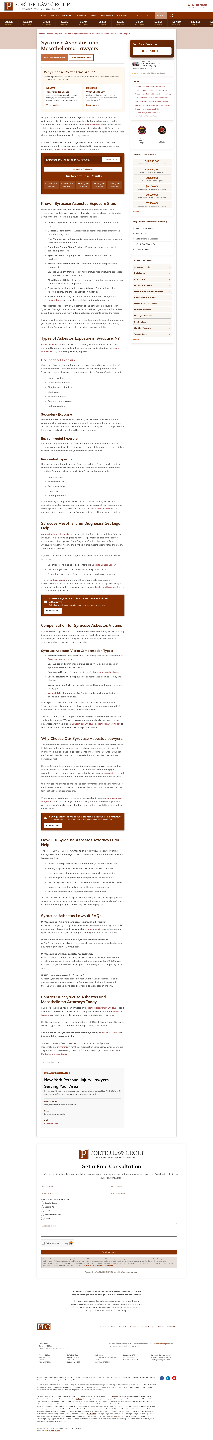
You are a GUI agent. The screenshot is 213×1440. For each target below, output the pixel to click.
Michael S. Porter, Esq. (150, 64)
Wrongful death (56, 693)
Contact (160, 15)
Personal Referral (52, 1214)
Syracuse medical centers (61, 659)
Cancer (93, 15)
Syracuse (116, 1416)
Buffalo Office (72, 1355)
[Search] (171, 15)
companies (109, 773)
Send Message (109, 1252)
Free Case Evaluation (54, 57)
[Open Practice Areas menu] (131, 15)
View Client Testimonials (83, 169)
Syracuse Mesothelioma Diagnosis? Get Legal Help (153, 94)
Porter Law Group (55, 579)
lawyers (60, 1046)
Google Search (51, 1203)
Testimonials (81, 15)
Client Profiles (142, 249)
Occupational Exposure (58, 360)
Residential (53, 300)
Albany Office (44, 1355)
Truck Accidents (141, 334)
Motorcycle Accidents (143, 316)
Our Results (67, 15)
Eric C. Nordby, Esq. (148, 66)
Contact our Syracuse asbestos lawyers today (96, 723)
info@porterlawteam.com (128, 1272)
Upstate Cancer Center (104, 564)
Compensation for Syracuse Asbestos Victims (151, 98)
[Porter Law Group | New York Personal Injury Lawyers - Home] (37, 6)
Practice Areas (123, 15)
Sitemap (160, 1327)
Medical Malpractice (142, 310)
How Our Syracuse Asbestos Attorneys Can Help (152, 105)
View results (52, 105)
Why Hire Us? (142, 233)
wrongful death (93, 929)
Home (43, 15)
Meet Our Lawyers (144, 228)
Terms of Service (106, 1265)
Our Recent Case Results (83, 176)
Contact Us (111, 159)
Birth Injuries (106, 15)
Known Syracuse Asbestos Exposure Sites (150, 86)
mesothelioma (92, 124)
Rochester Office (129, 1355)
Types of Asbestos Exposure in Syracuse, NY (151, 90)
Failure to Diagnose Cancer (145, 304)
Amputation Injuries (142, 267)
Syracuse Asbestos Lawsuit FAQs (147, 109)
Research (122, 1327)
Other (47, 1218)
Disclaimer (134, 1327)
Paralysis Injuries (141, 322)
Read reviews (92, 105)
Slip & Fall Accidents (142, 328)
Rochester (91, 1414)
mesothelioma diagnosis (56, 534)
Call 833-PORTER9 (81, 57)
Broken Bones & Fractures (145, 297)
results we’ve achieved (102, 508)
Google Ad (49, 1207)
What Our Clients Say (146, 244)
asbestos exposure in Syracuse (101, 1007)
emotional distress (108, 672)
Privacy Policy (92, 1265)
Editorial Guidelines (107, 1327)
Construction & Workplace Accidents (149, 291)
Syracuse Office (45, 1346)
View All (136, 212)
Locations (138, 15)
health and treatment (106, 587)
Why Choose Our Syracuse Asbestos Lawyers (151, 101)
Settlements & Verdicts (147, 238)
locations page (161, 1344)
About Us (53, 15)
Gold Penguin (54, 1431)
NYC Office (99, 1355)
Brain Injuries (139, 273)
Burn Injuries (139, 279)
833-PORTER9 (64, 149)
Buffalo (79, 1399)
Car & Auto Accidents (143, 285)
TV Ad (47, 1210)
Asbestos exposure (51, 344)
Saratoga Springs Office (160, 1355)
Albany (115, 1396)
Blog (149, 15)
